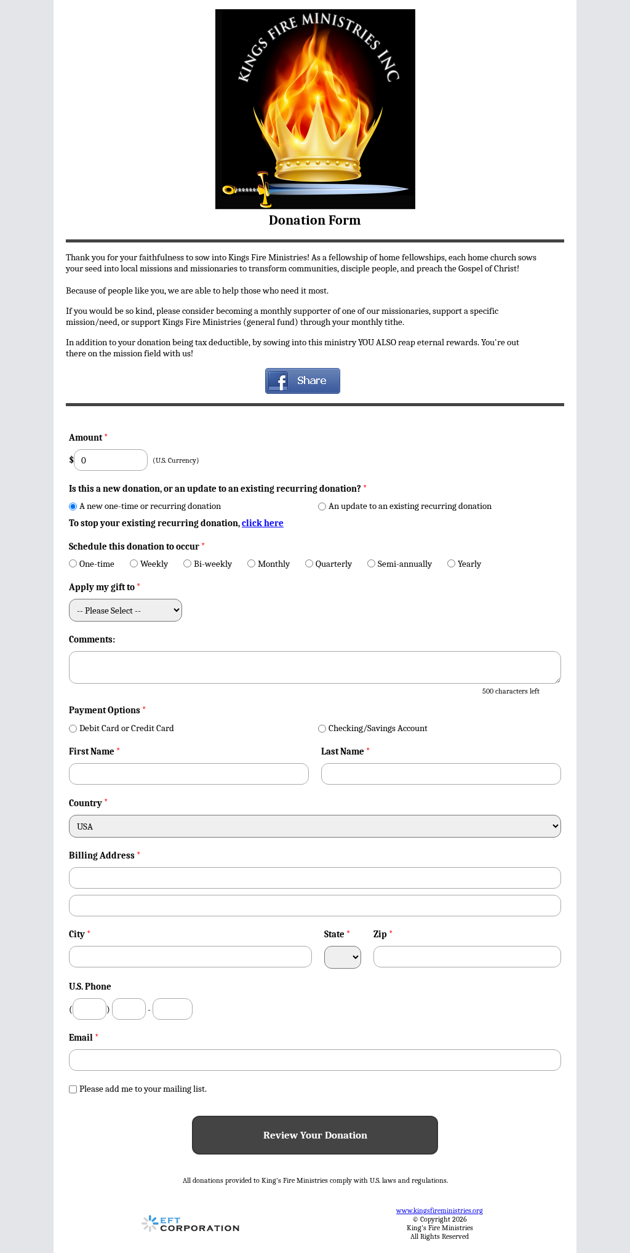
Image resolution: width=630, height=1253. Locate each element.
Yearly (469, 563)
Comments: (92, 639)
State (337, 934)
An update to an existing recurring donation (410, 505)
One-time (96, 563)
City (80, 934)
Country (85, 803)
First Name (95, 751)
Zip (383, 934)
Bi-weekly (213, 563)
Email (84, 1037)
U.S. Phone (90, 986)
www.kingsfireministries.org (439, 1210)
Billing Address (105, 855)
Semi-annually (405, 563)
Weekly (154, 563)
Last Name (345, 751)
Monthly (274, 563)
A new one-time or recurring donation (150, 505)
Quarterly (334, 563)
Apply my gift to (105, 587)
